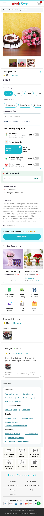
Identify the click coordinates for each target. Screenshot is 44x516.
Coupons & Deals (12, 485)
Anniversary (9, 430)
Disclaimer (34, 513)
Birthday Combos (11, 422)
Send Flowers (28, 394)
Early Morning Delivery (13, 401)
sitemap (12, 490)
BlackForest (25, 105)
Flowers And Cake (11, 394)
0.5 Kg (8, 93)
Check (37, 179)
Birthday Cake (27, 418)
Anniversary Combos (16, 438)
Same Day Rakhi (11, 410)
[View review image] (22, 367)
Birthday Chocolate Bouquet (16, 426)
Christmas (26, 410)
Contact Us (12, 494)
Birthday (8, 414)
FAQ (31, 490)
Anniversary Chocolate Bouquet (17, 441)
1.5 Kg (29, 93)
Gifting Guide (31, 481)
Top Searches (10, 390)
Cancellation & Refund (31, 485)
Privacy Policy (24, 513)
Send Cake (9, 398)
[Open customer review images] (7, 335)
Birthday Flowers (11, 418)
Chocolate (10, 105)
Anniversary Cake (31, 434)
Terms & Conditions (11, 513)
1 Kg (18, 93)
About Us (13, 481)
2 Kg (39, 93)
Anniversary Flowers (12, 434)
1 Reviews (14, 75)
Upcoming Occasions (13, 405)
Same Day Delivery (25, 398)
